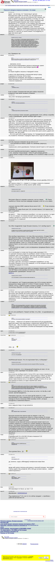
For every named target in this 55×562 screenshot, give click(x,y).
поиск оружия (32, 5)
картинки (21, 5)
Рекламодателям (34, 544)
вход (6, 5)
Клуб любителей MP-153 (33, 525)
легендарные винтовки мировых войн (36, 520)
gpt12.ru (11, 273)
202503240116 (22, 493)
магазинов (37, 5)
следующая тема (16, 511)
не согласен (46, 558)
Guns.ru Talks (16, 0)
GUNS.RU (24, 544)
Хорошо (40, 557)
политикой (19, 557)
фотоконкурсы (43, 5)
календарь (26, 5)
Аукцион (48, 5)
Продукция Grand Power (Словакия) (20, 1)
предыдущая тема (23, 511)
